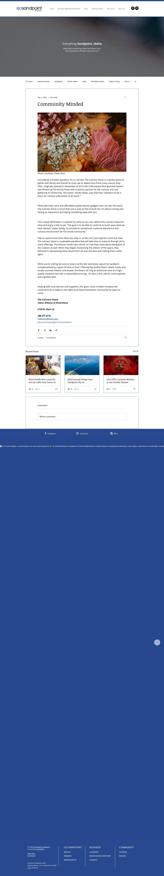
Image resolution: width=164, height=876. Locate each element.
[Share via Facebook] (39, 330)
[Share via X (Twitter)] (44, 330)
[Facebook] (133, 8)
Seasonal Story (43, 81)
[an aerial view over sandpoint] (82, 365)
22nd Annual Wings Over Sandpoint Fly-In (80, 381)
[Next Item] (157, 642)
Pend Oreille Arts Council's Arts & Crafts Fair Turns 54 (42, 381)
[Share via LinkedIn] (50, 330)
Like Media (40, 849)
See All (135, 351)
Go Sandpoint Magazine (41, 847)
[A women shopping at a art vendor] (43, 365)
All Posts (29, 81)
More (127, 81)
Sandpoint (58, 81)
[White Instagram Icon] (77, 433)
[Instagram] (137, 8)
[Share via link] (56, 330)
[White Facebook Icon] (45, 433)
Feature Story (114, 81)
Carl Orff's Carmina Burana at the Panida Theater (120, 381)
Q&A (84, 81)
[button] (135, 81)
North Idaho (73, 81)
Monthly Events (97, 81)
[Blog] (111, 433)
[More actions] (125, 97)
